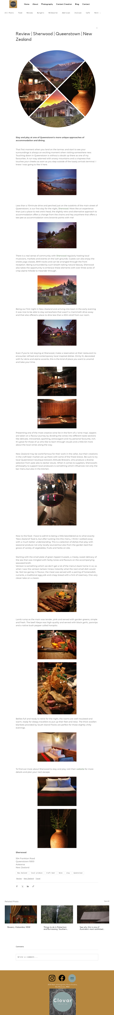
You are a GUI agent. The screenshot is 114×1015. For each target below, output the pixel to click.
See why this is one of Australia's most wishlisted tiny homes (91, 928)
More (96, 13)
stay (68, 873)
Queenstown (78, 873)
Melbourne (53, 13)
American (66, 13)
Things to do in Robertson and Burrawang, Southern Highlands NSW (55, 928)
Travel (38, 879)
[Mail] (72, 978)
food (20, 13)
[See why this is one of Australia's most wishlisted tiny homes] (93, 914)
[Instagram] (52, 978)
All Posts (9, 13)
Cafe (88, 13)
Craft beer (50, 873)
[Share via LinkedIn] (28, 886)
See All (106, 901)
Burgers (40, 13)
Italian (77, 13)
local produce (36, 873)
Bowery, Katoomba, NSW (18, 927)
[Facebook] (62, 978)
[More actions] (97, 27)
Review (30, 13)
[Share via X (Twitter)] (22, 886)
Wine (60, 873)
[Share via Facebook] (17, 886)
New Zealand (22, 873)
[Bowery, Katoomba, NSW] (21, 914)
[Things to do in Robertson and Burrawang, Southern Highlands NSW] (57, 914)
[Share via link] (33, 886)
